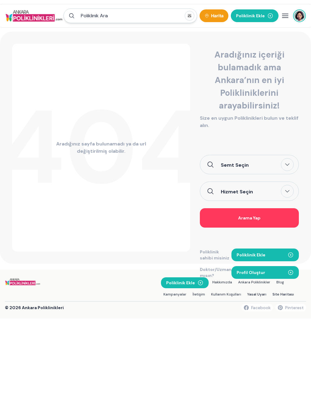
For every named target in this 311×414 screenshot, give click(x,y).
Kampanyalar (174, 294)
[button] (130, 15)
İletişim (199, 294)
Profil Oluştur (251, 272)
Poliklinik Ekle (251, 255)
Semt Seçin (235, 165)
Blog (280, 282)
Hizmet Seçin (237, 192)
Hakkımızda (222, 282)
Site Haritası (283, 294)
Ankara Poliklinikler (254, 282)
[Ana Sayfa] (34, 15)
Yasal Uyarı (256, 294)
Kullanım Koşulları (226, 294)
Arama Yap (249, 218)
